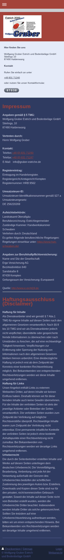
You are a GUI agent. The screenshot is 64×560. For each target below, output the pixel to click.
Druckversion (13, 549)
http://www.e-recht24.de (25, 288)
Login (59, 549)
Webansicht (55, 552)
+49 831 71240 (12, 77)
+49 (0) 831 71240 (22, 152)
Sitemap (27, 549)
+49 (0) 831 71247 (22, 157)
